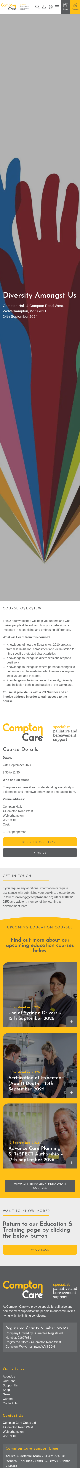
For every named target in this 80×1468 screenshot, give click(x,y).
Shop (6, 1389)
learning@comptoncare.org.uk (36, 897)
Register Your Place (40, 842)
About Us (9, 1376)
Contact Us (10, 1403)
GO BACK (42, 1250)
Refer (65, 9)
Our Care (9, 1381)
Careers (8, 1398)
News (6, 1394)
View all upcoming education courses (40, 1186)
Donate (75, 9)
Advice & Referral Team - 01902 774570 (35, 1456)
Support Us (10, 1385)
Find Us (40, 853)
